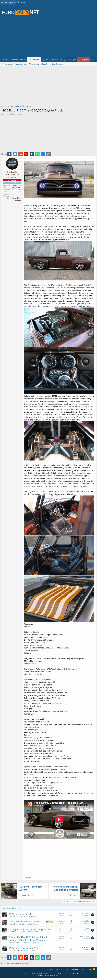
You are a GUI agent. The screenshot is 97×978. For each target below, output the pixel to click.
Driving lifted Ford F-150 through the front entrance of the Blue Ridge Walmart (30, 939)
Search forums (57, 64)
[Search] (93, 59)
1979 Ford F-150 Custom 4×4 (23, 947)
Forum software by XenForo (37, 974)
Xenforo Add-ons (68, 974)
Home (5, 59)
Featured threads (20, 64)
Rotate (28, 877)
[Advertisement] (47, 37)
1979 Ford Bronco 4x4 (20, 913)
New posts (8, 64)
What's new (51, 59)
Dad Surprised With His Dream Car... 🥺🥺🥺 (31, 921)
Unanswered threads (39, 64)
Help (83, 969)
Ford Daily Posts (31, 916)
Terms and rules (62, 969)
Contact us (50, 969)
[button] (25, 59)
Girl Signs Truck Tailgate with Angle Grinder (30, 929)
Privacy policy (74, 969)
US (20, 192)
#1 (93, 158)
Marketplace (9, 2)
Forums (23, 2)
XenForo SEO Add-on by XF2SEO (48, 976)
